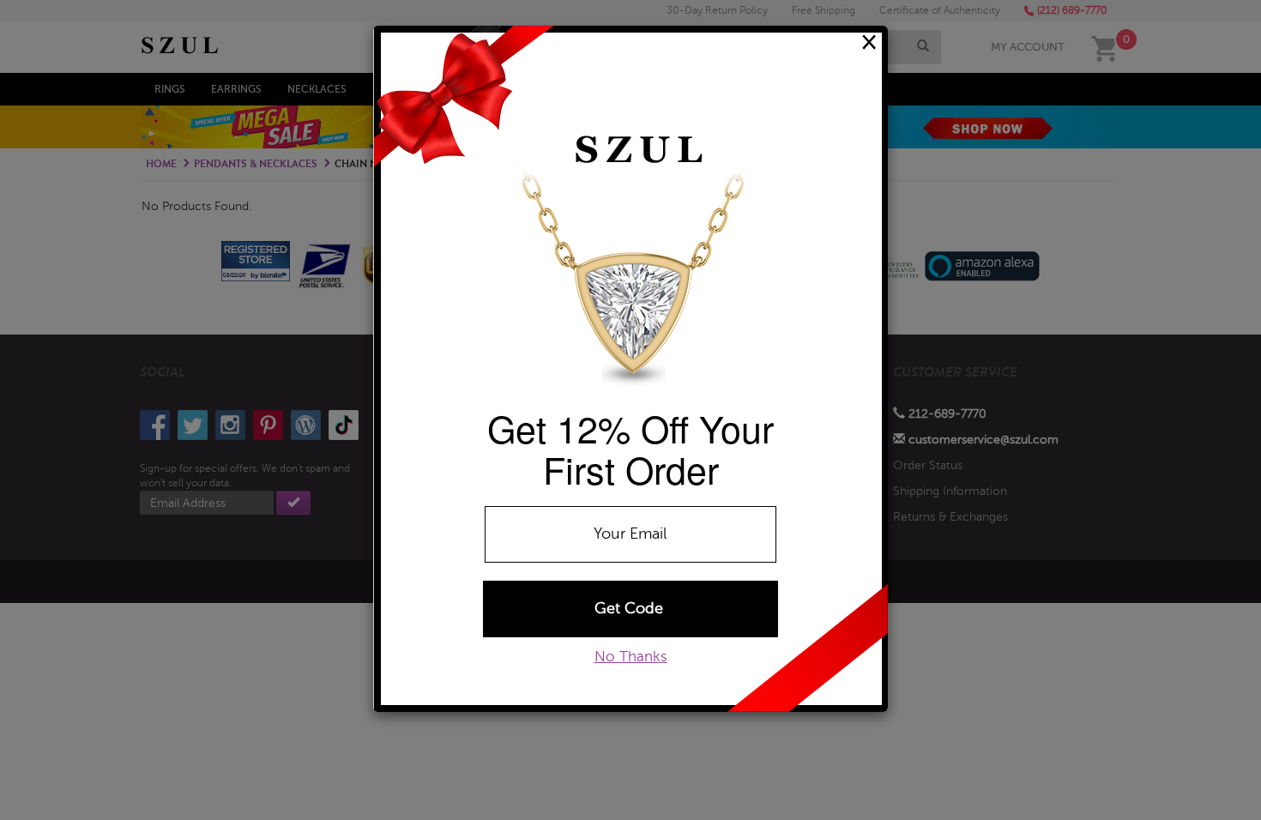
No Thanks (630, 656)
